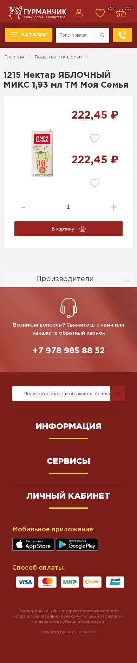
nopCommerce (81, 632)
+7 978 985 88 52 (68, 351)
